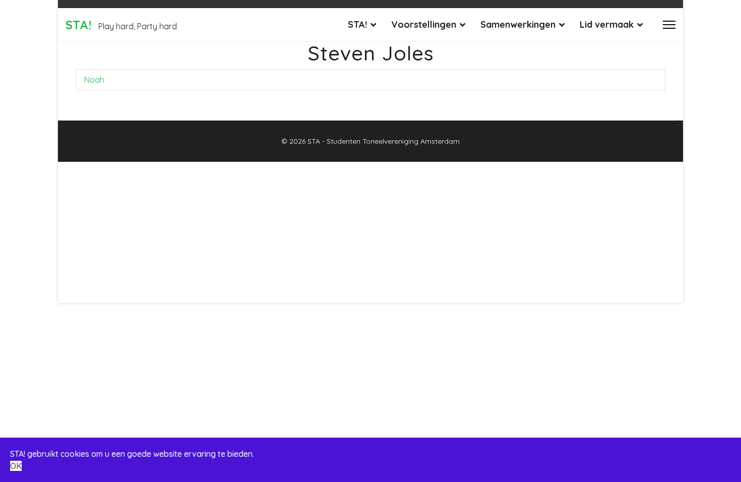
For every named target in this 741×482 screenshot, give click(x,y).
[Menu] (669, 24)
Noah (94, 80)
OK (16, 466)
